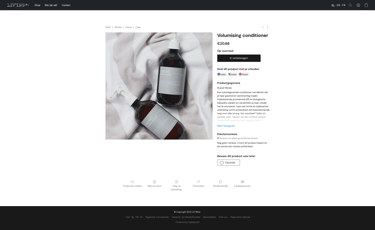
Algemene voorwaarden (157, 217)
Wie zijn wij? (51, 5)
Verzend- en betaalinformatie (186, 217)
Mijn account (154, 185)
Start (108, 27)
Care (138, 27)
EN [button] (338, 5)
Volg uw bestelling (176, 187)
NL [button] (333, 5)
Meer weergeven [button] (226, 125)
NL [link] (133, 217)
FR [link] (141, 217)
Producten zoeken (132, 185)
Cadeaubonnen (242, 185)
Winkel (118, 27)
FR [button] (343, 5)
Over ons (223, 217)
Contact (66, 5)
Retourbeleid (209, 217)
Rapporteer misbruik (240, 217)
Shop (37, 5)
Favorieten (198, 185)
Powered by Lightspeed (187, 222)
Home (128, 27)
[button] (18, 5)
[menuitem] (263, 27)
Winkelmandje (220, 185)
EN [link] (137, 217)
